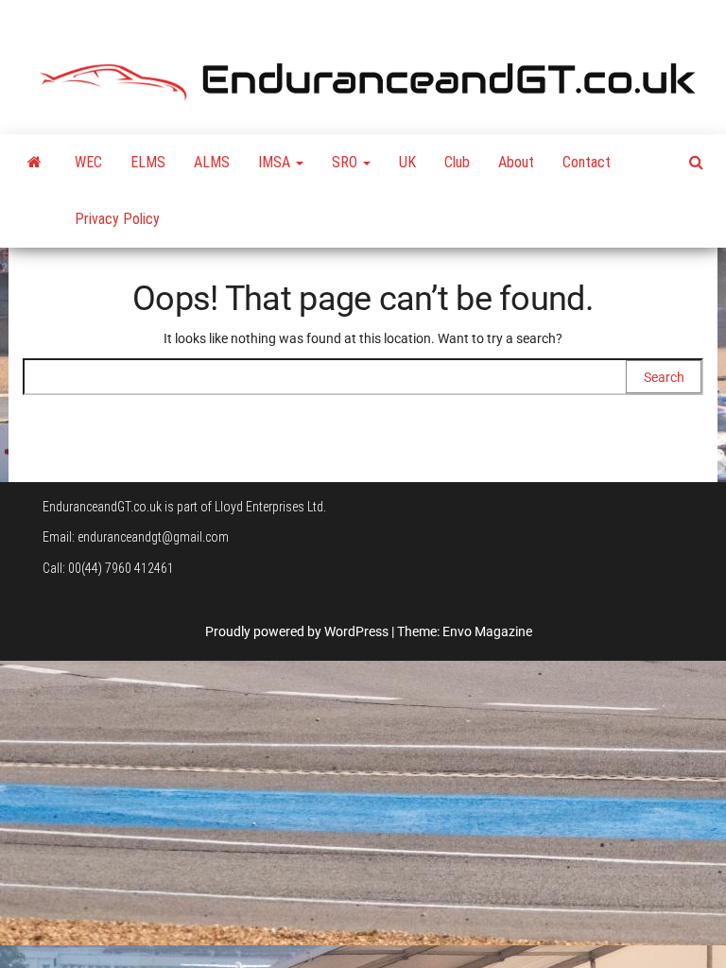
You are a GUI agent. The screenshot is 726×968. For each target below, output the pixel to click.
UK (407, 162)
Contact (586, 162)
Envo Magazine (487, 631)
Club (457, 162)
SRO (346, 162)
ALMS (212, 162)
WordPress (356, 631)
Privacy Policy (117, 219)
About (516, 162)
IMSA (276, 162)
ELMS (147, 162)
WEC (88, 162)
